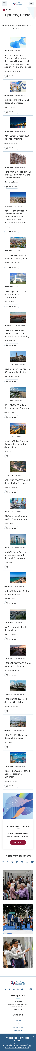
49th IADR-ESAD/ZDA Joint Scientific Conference (17, 481)
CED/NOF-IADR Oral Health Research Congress (17, 101)
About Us (18, 1020)
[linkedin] (17, 861)
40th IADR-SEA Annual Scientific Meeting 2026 (16, 257)
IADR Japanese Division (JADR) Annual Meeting (15, 517)
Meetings (18, 1024)
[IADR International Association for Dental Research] (18, 3)
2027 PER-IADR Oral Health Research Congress (17, 736)
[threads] (22, 861)
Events (8, 10)
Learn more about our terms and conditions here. (18, 1046)
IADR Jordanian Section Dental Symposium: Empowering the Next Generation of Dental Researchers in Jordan (15, 216)
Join (31, 3)
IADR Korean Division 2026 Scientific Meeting (17, 137)
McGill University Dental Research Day (16, 628)
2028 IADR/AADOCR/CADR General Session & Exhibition (17, 773)
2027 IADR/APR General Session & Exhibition (15, 700)
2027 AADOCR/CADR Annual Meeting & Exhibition (17, 664)
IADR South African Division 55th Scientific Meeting (17, 371)
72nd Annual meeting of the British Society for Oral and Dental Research (17, 174)
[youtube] (32, 861)
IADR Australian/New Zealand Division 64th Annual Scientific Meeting (16, 333)
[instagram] (12, 861)
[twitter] (27, 861)
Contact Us (18, 1030)
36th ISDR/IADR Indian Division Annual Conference (17, 406)
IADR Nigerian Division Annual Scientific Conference (15, 294)
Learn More (18, 842)
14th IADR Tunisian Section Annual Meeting (17, 592)
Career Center (18, 1027)
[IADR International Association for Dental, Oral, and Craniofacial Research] (18, 983)
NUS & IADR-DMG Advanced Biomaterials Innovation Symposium (17, 444)
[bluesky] (3, 861)
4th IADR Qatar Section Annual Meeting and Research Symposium (15, 555)
